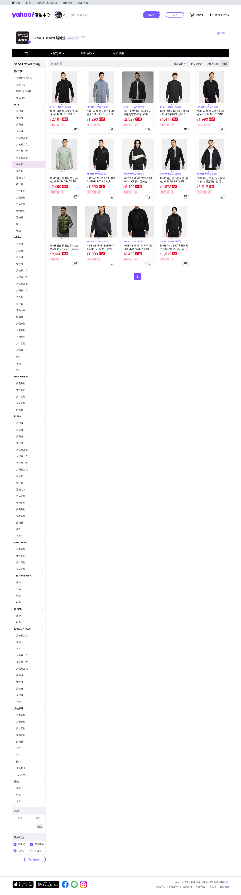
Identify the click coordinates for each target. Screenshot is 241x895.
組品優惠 (118, 53)
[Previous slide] (51, 87)
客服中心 (160, 886)
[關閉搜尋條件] (64, 15)
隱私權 (212, 886)
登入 (174, 15)
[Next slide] (78, 87)
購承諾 (221, 33)
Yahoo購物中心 (31, 15)
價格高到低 (212, 63)
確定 (39, 826)
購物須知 (187, 886)
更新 (226, 882)
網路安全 (200, 886)
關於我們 (174, 886)
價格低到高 (197, 63)
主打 (27, 53)
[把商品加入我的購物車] (75, 129)
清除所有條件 (35, 859)
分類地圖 (224, 886)
